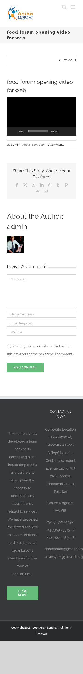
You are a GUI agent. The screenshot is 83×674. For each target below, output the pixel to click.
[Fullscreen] (70, 131)
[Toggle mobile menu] (73, 7)
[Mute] (62, 131)
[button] (41, 116)
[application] (41, 116)
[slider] (38, 131)
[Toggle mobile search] (64, 7)
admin (15, 144)
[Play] (13, 131)
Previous (69, 60)
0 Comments (56, 144)
